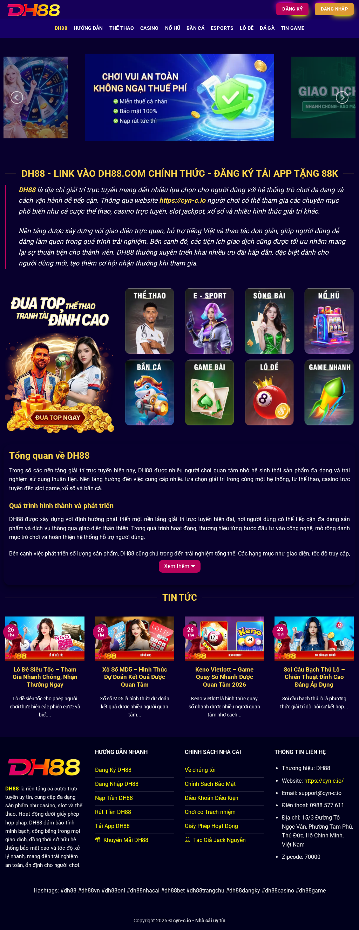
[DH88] (38, 9)
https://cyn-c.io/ (324, 780)
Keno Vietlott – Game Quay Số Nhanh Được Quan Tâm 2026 (224, 677)
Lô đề (246, 28)
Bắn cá (195, 28)
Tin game (292, 28)
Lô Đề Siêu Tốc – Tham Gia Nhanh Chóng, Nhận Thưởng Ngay (45, 677)
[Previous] (17, 97)
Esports (222, 28)
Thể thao (121, 28)
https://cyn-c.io (182, 200)
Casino (149, 28)
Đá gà (267, 28)
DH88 (61, 28)
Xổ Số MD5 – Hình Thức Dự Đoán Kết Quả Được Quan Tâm (134, 677)
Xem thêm (176, 566)
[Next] (342, 97)
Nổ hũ (172, 28)
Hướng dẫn (88, 28)
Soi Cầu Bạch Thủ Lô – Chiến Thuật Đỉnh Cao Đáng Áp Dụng (314, 677)
